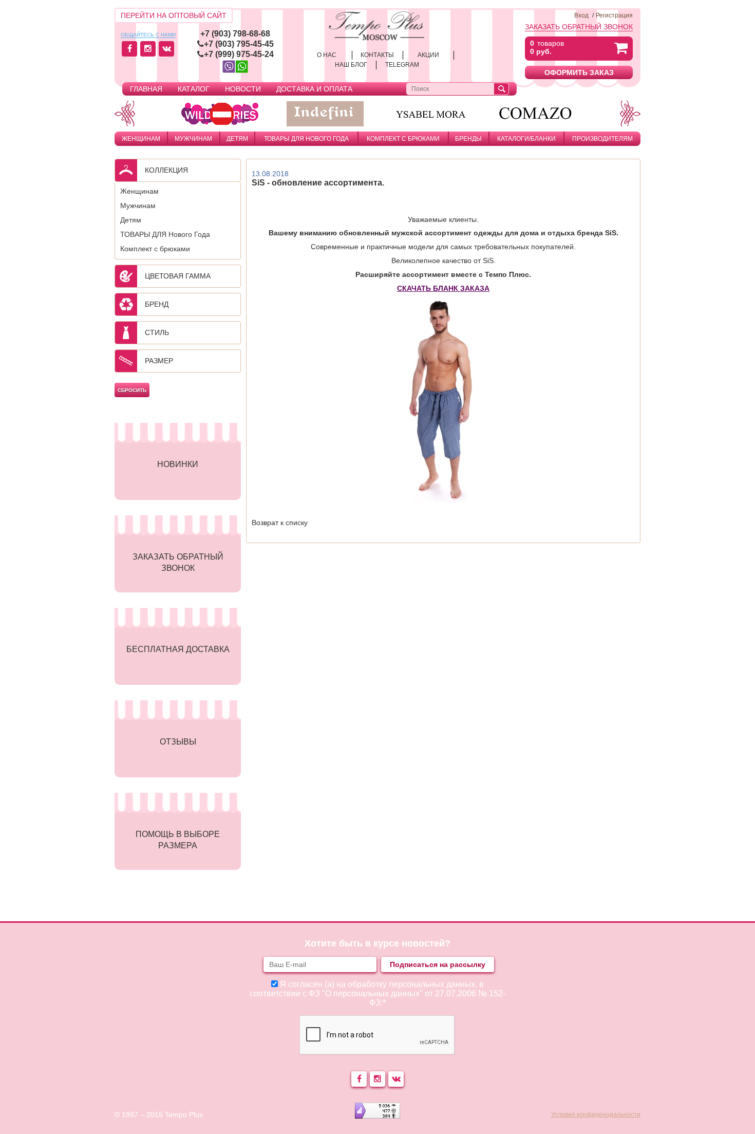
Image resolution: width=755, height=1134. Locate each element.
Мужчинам (193, 138)
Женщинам (141, 138)
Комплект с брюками (403, 138)
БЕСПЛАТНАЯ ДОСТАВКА (178, 649)
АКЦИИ (428, 55)
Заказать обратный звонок (579, 27)
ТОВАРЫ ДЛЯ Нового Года (306, 138)
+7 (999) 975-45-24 (239, 54)
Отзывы (178, 741)
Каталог (194, 89)
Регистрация (614, 15)
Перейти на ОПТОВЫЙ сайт (173, 15)
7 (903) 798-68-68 (237, 33)
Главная (146, 89)
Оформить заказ (579, 72)
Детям (237, 138)
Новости (243, 89)
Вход (581, 15)
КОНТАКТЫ (377, 55)
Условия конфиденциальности (595, 1114)
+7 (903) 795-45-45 (239, 44)
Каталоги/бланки (526, 138)
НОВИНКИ (177, 464)
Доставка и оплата (314, 89)
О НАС (326, 55)
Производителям (602, 138)
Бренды (468, 138)
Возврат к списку (280, 522)
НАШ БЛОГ (351, 64)
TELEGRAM (402, 64)
